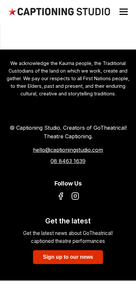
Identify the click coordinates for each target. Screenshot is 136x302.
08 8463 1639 (68, 161)
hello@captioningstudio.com (68, 150)
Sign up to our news (68, 257)
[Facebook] (61, 197)
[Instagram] (75, 197)
